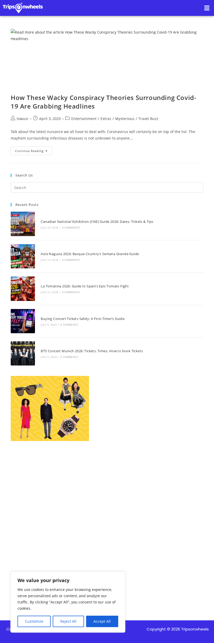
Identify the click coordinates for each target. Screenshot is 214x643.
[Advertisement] (107, 508)
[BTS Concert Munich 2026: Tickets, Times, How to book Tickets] (23, 353)
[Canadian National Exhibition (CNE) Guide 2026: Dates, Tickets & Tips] (23, 224)
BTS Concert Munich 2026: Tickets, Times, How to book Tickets (92, 351)
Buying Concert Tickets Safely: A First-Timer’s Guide (82, 318)
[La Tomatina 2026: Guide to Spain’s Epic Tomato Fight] (23, 288)
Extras (105, 118)
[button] (207, 8)
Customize (34, 621)
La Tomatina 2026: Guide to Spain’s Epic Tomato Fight (85, 286)
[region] (67, 602)
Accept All (102, 621)
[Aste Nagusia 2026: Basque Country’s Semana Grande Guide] (23, 256)
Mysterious (124, 118)
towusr (23, 118)
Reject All (68, 621)
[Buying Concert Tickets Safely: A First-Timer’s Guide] (23, 321)
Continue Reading (33, 150)
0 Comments (71, 227)
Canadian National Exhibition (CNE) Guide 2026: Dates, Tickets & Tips (97, 221)
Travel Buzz (148, 118)
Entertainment (84, 118)
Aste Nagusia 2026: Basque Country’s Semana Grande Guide (90, 253)
